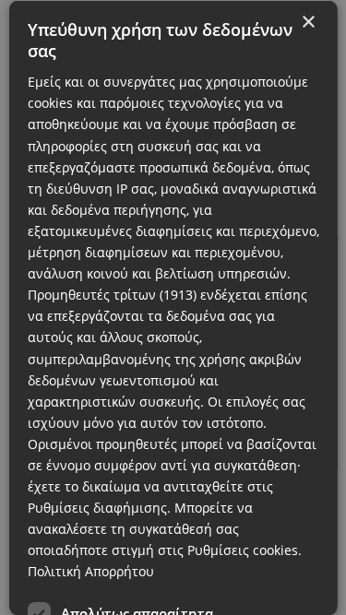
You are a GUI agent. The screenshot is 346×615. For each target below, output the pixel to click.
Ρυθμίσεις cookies (241, 550)
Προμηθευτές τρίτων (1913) (111, 294)
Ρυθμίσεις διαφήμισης (96, 507)
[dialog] (172, 307)
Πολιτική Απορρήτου (90, 571)
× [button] (308, 22)
